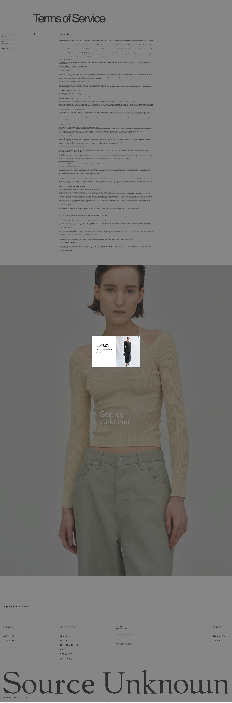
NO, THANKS (104, 358)
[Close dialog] (138, 337)
